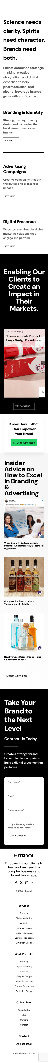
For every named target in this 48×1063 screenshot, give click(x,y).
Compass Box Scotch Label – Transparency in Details (19, 602)
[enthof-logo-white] (13, 4)
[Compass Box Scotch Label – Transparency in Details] (24, 577)
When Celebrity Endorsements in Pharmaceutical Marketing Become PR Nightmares (23, 546)
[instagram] (26, 882)
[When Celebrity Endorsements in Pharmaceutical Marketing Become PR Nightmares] (24, 518)
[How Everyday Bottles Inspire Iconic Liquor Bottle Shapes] (24, 632)
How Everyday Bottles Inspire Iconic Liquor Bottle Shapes (22, 658)
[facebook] (16, 882)
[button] (5, 363)
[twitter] (21, 882)
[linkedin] (32, 882)
